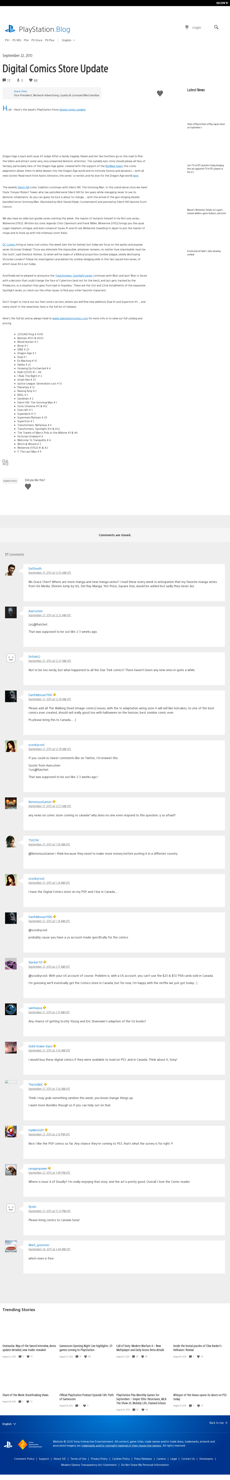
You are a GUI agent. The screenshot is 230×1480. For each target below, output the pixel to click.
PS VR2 (16, 40)
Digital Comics (10, 480)
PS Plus (49, 40)
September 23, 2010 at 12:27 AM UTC (49, 661)
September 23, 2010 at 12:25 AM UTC (49, 615)
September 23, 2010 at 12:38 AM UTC (49, 749)
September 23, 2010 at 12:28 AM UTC (49, 699)
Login (196, 27)
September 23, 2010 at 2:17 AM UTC (49, 966)
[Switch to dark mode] (187, 27)
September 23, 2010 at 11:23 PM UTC (49, 1211)
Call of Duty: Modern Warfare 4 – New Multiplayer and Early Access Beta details (140, 1348)
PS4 (26, 40)
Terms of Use (78, 1458)
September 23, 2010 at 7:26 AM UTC (49, 1089)
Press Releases (143, 1458)
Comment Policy (24, 1458)
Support (44, 1458)
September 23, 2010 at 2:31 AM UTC (49, 1012)
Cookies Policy (121, 1458)
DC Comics (9, 244)
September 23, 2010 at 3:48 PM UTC (49, 1173)
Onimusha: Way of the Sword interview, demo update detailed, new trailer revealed (29, 1348)
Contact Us (188, 1458)
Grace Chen (20, 91)
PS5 (7, 40)
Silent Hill (23, 187)
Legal (173, 1458)
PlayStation (44, 28)
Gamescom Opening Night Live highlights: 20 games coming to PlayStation (85, 1348)
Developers (206, 1458)
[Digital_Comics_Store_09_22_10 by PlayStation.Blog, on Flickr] (75, 144)
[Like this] (28, 1356)
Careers (161, 1458)
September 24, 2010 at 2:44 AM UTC (49, 1249)
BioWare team (114, 166)
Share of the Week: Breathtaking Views (25, 1395)
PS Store (36, 40)
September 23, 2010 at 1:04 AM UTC (49, 844)
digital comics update (72, 109)
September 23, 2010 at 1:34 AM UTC (49, 921)
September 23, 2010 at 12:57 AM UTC (49, 806)
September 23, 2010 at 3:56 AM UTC (49, 1050)
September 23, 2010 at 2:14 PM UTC (49, 1134)
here (135, 175)
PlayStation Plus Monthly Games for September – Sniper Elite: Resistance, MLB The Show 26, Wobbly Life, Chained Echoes (141, 1399)
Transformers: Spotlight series (73, 275)
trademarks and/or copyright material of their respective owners (121, 1445)
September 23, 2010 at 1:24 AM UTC (49, 883)
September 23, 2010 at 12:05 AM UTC (49, 573)
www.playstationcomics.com (70, 318)
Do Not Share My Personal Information (145, 1464)
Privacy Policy (99, 1458)
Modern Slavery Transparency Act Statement (89, 1464)
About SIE (60, 1458)
